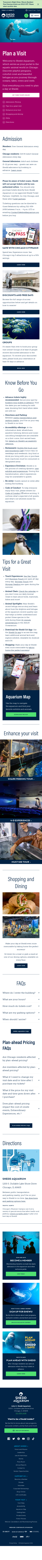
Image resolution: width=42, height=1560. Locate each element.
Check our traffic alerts (19, 1214)
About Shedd (20, 1446)
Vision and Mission (21, 1449)
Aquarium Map (21, 1509)
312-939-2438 (21, 1413)
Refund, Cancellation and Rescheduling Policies (21, 1522)
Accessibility (21, 1506)
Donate (21, 1482)
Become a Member (21, 1479)
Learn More (28, 312)
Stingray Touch (22, 582)
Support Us (20, 1476)
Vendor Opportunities (21, 1471)
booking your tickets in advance (19, 403)
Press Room (21, 1462)
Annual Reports (21, 1465)
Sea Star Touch (30, 576)
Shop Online (21, 1492)
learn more (28, 265)
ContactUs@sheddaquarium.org (25, 212)
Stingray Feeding (13, 584)
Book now (25, 368)
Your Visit (20, 1500)
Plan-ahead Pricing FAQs (21, 1125)
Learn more (16, 170)
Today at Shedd (7, 10)
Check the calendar (27, 591)
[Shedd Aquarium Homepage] (8, 15)
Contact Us (21, 1468)
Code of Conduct (13, 493)
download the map (25, 714)
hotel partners (19, 199)
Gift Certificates (21, 1495)
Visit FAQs (21, 1503)
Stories (21, 1459)
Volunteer (21, 1485)
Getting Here (21, 1512)
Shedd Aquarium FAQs (21, 1031)
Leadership (21, 1452)
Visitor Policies (21, 1519)
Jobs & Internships (21, 1455)
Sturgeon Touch (16, 579)
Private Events (21, 1515)
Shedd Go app (15, 632)
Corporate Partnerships (21, 1488)
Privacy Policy (13, 1543)
